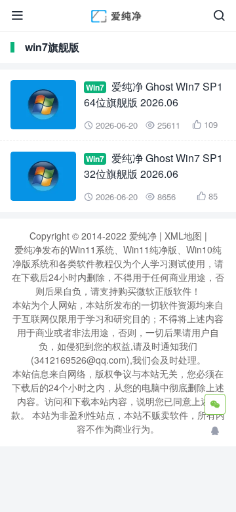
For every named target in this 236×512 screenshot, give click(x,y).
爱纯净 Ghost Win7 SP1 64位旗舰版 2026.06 (153, 94)
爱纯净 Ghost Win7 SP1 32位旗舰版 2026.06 (153, 165)
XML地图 (183, 235)
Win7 (95, 87)
